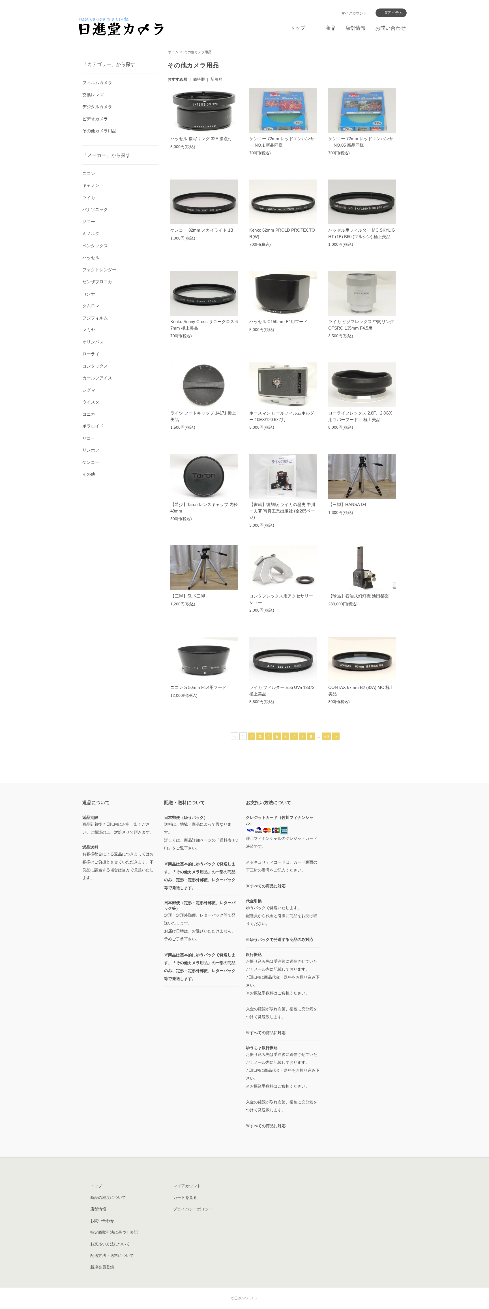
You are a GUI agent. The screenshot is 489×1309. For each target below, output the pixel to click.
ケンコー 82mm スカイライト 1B (201, 230)
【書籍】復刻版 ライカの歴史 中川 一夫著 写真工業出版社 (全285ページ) (282, 511)
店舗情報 (355, 28)
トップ (297, 28)
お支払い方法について (110, 1244)
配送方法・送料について (112, 1255)
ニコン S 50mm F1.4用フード (198, 687)
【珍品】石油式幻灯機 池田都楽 (358, 595)
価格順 (199, 79)
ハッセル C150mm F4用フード (278, 321)
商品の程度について (108, 1197)
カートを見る (185, 1197)
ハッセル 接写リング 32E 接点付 (201, 138)
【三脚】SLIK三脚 (187, 595)
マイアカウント (354, 13)
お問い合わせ (390, 28)
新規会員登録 (102, 1267)
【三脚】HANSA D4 (347, 504)
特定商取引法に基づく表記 (114, 1232)
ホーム (173, 52)
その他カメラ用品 (197, 52)
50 (326, 736)
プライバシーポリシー (193, 1209)
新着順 (216, 79)
